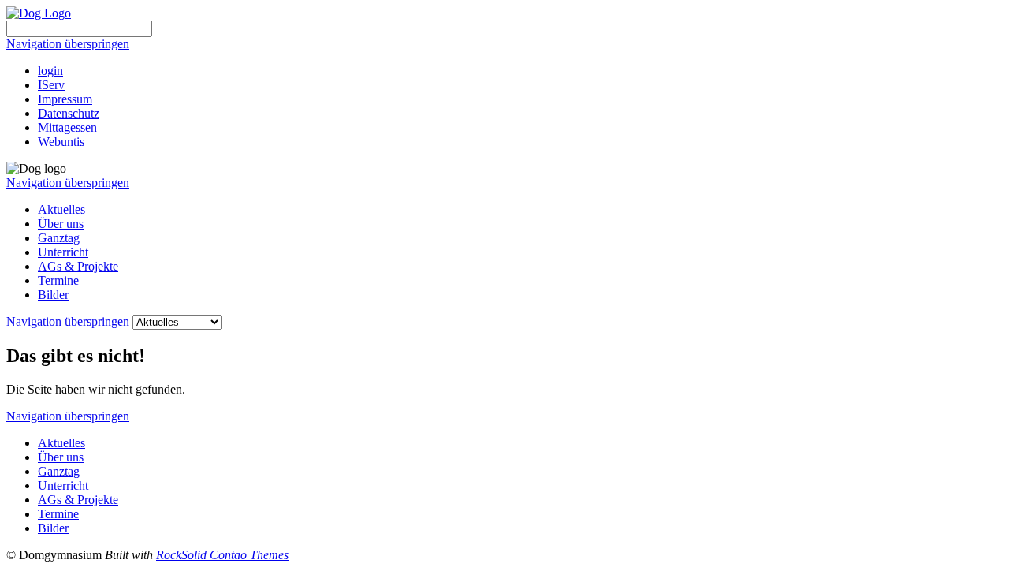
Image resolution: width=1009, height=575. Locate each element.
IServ (51, 84)
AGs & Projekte (78, 266)
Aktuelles (61, 209)
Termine (58, 280)
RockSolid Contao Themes (222, 555)
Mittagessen (67, 127)
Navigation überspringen (67, 43)
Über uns (61, 223)
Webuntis (61, 141)
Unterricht (63, 252)
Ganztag (59, 238)
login (50, 70)
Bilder (53, 294)
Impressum (65, 99)
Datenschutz (68, 113)
